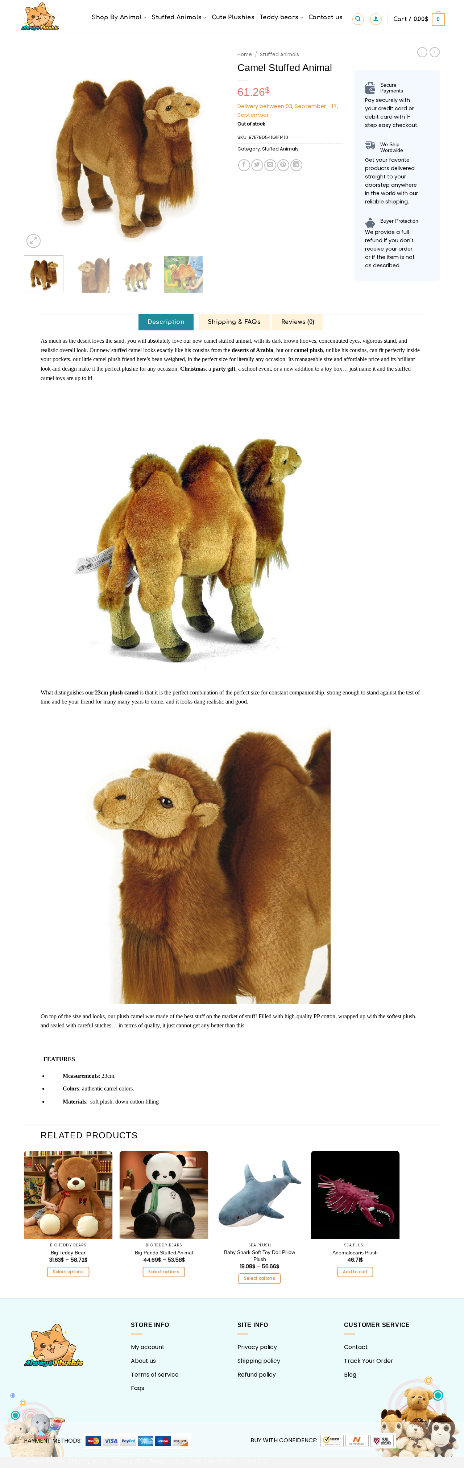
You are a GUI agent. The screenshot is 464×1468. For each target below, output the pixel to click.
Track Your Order (368, 1361)
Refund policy (256, 1374)
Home (244, 54)
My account (148, 1347)
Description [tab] (166, 322)
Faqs (137, 1388)
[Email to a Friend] (270, 165)
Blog (350, 1374)
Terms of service (155, 1374)
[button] (376, 19)
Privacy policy (257, 1347)
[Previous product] (435, 52)
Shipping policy (258, 1361)
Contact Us (254, 1461)
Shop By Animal (116, 17)
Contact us (325, 17)
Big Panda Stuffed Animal (164, 1252)
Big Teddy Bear (68, 1252)
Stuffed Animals (177, 17)
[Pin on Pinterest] (283, 165)
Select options (68, 1272)
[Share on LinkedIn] (296, 165)
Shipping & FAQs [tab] (234, 322)
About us (143, 1361)
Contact (356, 1347)
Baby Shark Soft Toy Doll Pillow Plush (259, 1255)
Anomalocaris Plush (355, 1252)
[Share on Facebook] (244, 165)
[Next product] (422, 52)
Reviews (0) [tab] (297, 322)
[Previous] (37, 148)
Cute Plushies (233, 17)
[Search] (358, 19)
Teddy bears (279, 17)
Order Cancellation (212, 1461)
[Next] (213, 148)
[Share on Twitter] (257, 165)
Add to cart (355, 1272)
